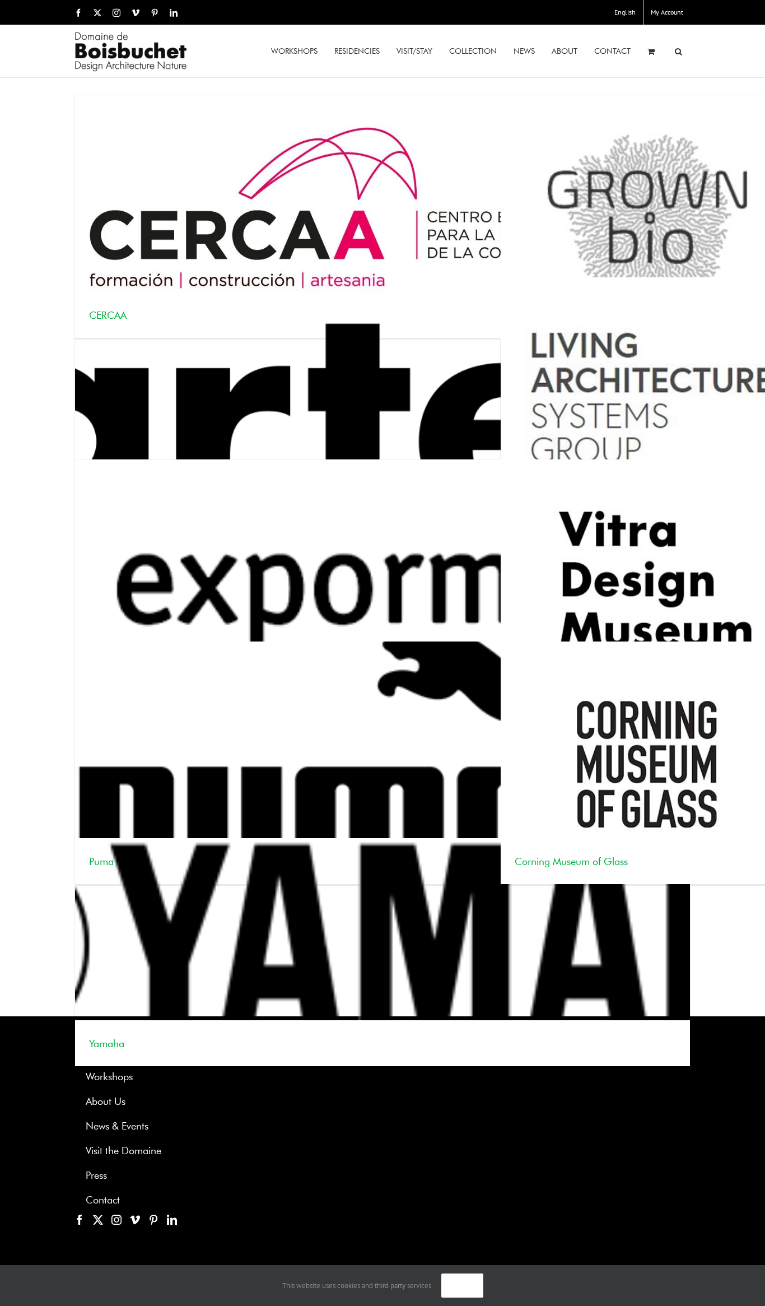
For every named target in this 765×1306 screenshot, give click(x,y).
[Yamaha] (382, 945)
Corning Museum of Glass (571, 862)
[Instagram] (116, 1220)
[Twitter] (98, 1220)
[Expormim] (382, 580)
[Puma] (382, 763)
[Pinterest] (153, 1220)
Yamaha (106, 1044)
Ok (462, 1285)
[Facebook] (79, 1220)
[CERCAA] (382, 216)
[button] (678, 51)
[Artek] (382, 398)
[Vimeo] (135, 1220)
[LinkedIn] (172, 1220)
